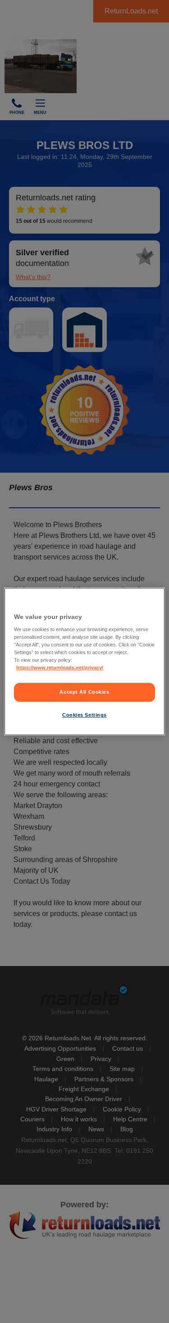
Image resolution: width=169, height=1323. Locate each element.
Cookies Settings (84, 715)
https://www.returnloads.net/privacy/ (59, 668)
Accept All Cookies (84, 692)
